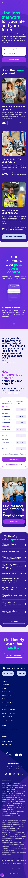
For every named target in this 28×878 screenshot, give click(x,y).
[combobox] (14, 53)
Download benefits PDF (13, 464)
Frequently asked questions (9, 729)
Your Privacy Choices (14, 873)
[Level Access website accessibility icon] (18, 755)
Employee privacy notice (8, 713)
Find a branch (5, 736)
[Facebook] (18, 774)
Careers (4, 688)
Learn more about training (14, 236)
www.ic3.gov (10, 850)
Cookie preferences (7, 716)
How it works (14, 521)
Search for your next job (14, 655)
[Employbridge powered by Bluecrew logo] (14, 763)
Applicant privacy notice (8, 709)
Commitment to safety (7, 702)
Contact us (4, 732)
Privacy (8, 868)
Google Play (21, 673)
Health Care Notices (7, 720)
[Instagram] (22, 774)
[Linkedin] (6, 774)
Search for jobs (14, 459)
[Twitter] (14, 774)
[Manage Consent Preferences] (2, 875)
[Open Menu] (25, 2)
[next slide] (19, 324)
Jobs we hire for (6, 691)
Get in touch (14, 621)
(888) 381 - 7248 (6, 744)
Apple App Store (8, 673)
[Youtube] (10, 774)
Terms (13, 868)
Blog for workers (6, 699)
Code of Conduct (6, 706)
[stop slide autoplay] (14, 324)
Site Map (19, 868)
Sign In (21, 2)
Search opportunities (14, 59)
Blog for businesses (7, 695)
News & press (5, 684)
